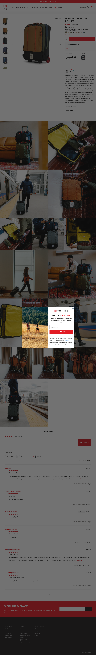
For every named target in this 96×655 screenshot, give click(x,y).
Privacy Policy (67, 340)
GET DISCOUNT (61, 331)
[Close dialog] (73, 308)
